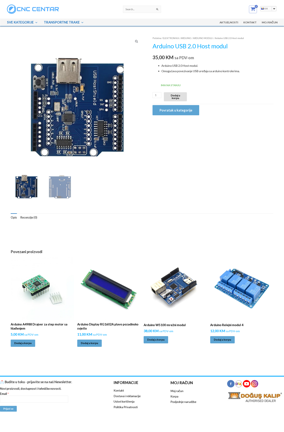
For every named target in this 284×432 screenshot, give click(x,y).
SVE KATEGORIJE (20, 22)
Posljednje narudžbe (183, 402)
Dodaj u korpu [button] (23, 343)
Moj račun (176, 391)
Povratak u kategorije (175, 110)
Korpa (174, 396)
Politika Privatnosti (126, 407)
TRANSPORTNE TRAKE (62, 22)
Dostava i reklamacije (127, 396)
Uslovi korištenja (124, 401)
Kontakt (250, 22)
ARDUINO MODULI (203, 38)
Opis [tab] (14, 217)
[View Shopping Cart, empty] (253, 9)
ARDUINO (186, 38)
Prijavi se (8, 408)
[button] (35, 22)
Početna (157, 38)
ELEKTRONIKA (171, 38)
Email (4, 393)
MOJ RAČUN (270, 22)
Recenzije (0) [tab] (28, 217)
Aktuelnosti (229, 22)
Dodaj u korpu (175, 96)
